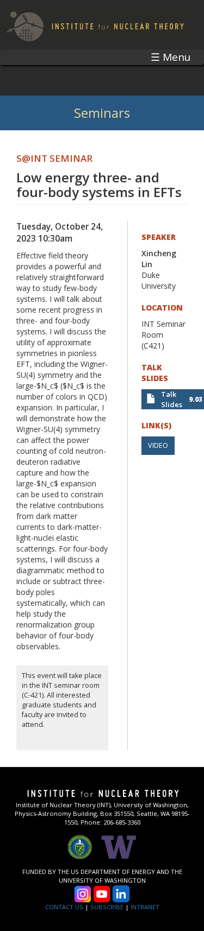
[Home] (95, 24)
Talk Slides (171, 399)
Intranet (145, 907)
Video (158, 445)
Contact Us (64, 907)
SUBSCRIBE (106, 907)
